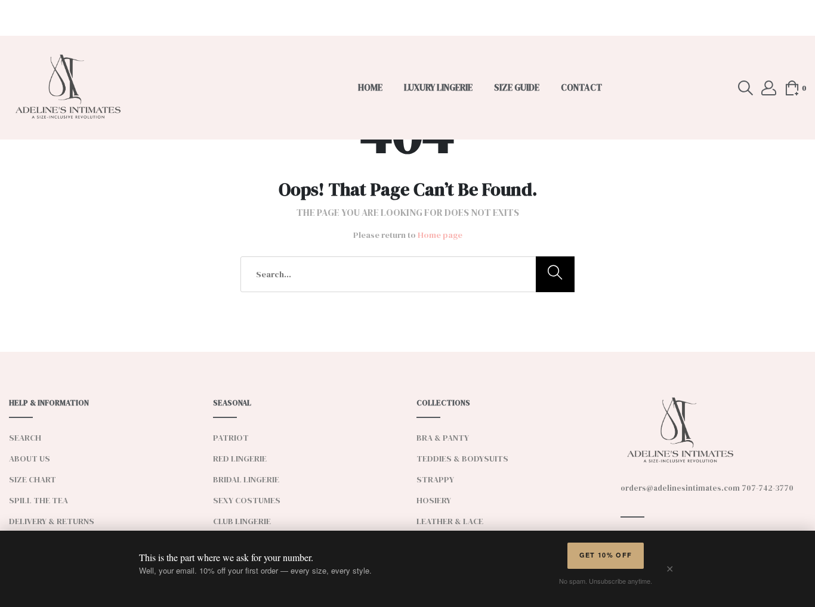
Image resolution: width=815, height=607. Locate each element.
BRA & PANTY (442, 438)
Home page (440, 235)
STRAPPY (435, 479)
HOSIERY (433, 500)
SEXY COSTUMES (246, 500)
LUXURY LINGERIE (438, 87)
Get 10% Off (605, 554)
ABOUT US (29, 458)
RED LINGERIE (240, 458)
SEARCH (25, 438)
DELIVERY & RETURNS (51, 521)
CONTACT (581, 87)
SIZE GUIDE (516, 87)
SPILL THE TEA (38, 500)
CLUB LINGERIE (242, 521)
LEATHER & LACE (449, 521)
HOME (370, 87)
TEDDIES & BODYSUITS (462, 458)
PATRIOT (231, 438)
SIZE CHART (32, 479)
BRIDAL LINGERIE (246, 479)
